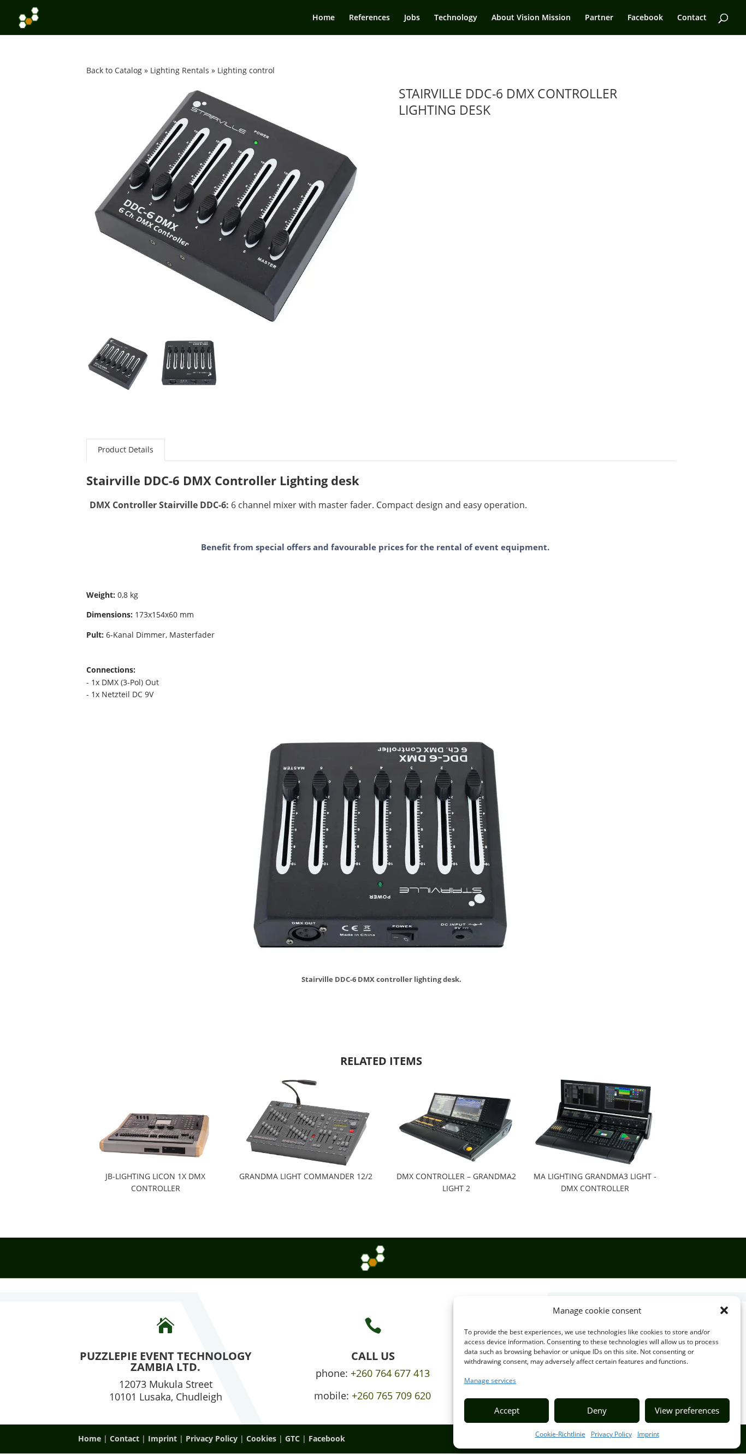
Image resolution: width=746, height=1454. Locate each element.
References (369, 18)
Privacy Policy (611, 1434)
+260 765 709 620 (391, 1395)
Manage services (490, 1380)
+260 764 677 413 (390, 1373)
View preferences (687, 1410)
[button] (724, 1310)
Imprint (648, 1434)
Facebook (645, 18)
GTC (292, 1438)
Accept (506, 1410)
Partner (599, 18)
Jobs (412, 18)
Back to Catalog (115, 70)
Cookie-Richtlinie (560, 1434)
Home (323, 18)
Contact (692, 18)
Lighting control (246, 70)
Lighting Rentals (180, 70)
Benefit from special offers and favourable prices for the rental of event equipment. (375, 546)
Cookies (261, 1438)
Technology (455, 18)
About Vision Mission (531, 18)
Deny (597, 1410)
